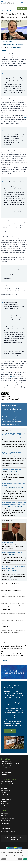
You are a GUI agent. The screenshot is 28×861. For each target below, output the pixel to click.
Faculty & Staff (4, 794)
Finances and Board (5, 797)
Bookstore (5, 618)
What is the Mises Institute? (7, 781)
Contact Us (3, 805)
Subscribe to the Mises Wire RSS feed (10, 424)
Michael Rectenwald (17, 47)
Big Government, (8, 44)
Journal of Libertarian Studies (7, 768)
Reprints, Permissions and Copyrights (10, 417)
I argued (4, 50)
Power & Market (11, 487)
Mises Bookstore (4, 792)
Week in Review (7, 601)
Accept (24, 858)
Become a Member (10, 731)
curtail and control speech (15, 376)
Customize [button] (3, 858)
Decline (20, 858)
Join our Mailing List (5, 828)
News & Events (6, 609)
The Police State (19, 44)
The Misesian (6, 626)
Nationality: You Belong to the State (11, 469)
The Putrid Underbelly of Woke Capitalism (13, 552)
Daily (4, 594)
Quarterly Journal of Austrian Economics (10, 765)
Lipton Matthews (17, 456)
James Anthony (19, 487)
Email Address (5, 636)
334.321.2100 (7, 820)
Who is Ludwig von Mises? (7, 761)
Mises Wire (6, 10)
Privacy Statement (5, 803)
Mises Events (4, 788)
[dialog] (14, 855)
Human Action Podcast (6, 772)
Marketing (3, 642)
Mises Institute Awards (6, 790)
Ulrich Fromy (16, 471)
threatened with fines (20, 98)
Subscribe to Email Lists (6, 799)
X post (4, 115)
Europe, (14, 44)
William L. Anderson (18, 506)
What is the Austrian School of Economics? (10, 763)
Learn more (8, 650)
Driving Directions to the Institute (8, 783)
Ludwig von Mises (21, 437)
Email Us (3, 825)
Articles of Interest (12, 437)
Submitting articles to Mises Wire (9, 414)
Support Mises (21, 8)
